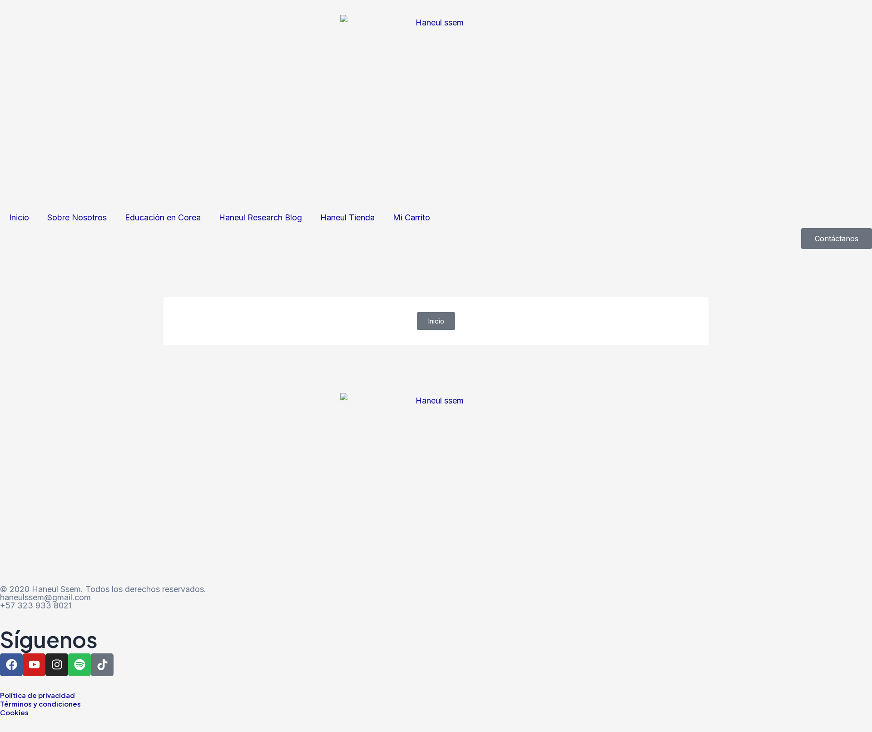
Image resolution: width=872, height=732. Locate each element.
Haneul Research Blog (260, 217)
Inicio (19, 217)
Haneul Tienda (347, 217)
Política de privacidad (37, 695)
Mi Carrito (411, 217)
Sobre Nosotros (77, 217)
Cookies (14, 712)
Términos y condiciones (40, 703)
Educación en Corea (163, 217)
